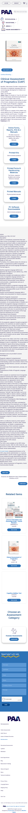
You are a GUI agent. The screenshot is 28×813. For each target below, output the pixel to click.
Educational (10, 22)
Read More (14, 530)
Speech (8, 26)
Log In (6, 3)
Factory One (11, 810)
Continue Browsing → (6, 74)
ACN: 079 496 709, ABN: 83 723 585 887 (15, 806)
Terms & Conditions (5, 775)
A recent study (4, 451)
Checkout (23, 483)
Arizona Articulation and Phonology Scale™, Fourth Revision (14, 521)
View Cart (5, 472)
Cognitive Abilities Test (14, 593)
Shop (2, 790)
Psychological (10, 19)
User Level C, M (7, 70)
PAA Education (4, 739)
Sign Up (16, 3)
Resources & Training (6, 763)
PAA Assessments (5, 724)
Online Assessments (13, 29)
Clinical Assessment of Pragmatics (14, 558)
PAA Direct (3, 751)
